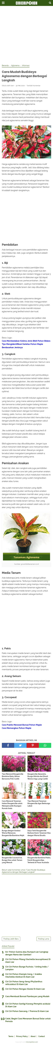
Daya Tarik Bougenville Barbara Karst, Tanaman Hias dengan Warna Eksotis (39, 833)
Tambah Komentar (33, 86)
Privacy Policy (22, 1036)
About (33, 1036)
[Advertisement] (26, 35)
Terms (10, 1036)
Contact (41, 1036)
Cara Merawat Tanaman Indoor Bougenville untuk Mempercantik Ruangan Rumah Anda (12, 804)
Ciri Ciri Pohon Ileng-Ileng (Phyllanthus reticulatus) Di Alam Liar (23, 982)
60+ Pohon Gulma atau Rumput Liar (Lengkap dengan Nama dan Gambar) (26, 953)
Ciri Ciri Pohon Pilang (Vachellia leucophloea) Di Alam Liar (27, 960)
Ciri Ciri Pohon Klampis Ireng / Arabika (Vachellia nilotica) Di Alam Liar (23, 975)
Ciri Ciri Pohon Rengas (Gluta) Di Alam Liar (25, 989)
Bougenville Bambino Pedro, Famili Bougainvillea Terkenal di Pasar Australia (39, 860)
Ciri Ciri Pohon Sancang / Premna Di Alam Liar (27, 1011)
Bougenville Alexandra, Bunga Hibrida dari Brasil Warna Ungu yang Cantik (37, 776)
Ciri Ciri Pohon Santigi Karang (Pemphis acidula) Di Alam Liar (27, 1005)
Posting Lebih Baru (11, 939)
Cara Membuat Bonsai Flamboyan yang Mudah (27, 996)
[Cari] (50, 2)
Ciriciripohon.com (32, 1042)
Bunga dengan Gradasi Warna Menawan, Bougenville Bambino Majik (13, 833)
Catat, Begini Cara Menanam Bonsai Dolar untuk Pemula (28, 1020)
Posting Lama (43, 939)
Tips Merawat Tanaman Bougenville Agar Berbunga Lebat (38, 803)
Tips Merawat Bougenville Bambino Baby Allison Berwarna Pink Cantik (12, 776)
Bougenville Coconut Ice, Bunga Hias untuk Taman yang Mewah (12, 860)
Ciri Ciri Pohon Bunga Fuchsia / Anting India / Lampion (27, 968)
